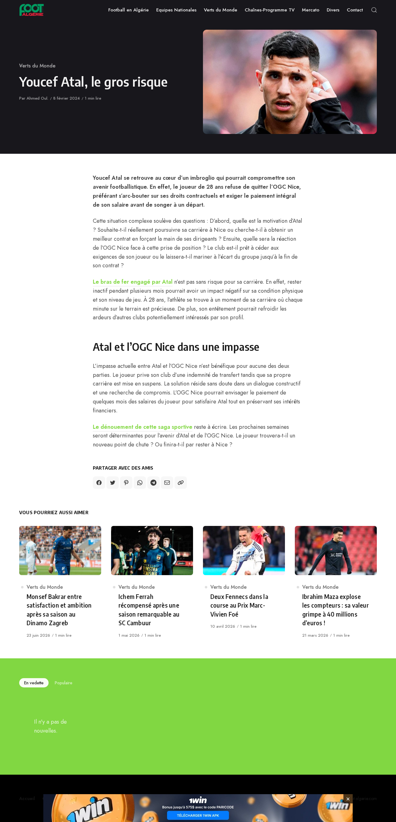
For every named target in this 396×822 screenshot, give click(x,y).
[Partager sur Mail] (167, 482)
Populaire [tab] (63, 683)
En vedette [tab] (34, 683)
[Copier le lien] (180, 482)
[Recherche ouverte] (374, 10)
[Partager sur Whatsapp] (140, 482)
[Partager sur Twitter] (112, 482)
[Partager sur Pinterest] (126, 482)
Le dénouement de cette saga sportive (142, 427)
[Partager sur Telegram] (153, 482)
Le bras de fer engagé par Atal (133, 282)
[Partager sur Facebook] (99, 482)
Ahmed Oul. (37, 98)
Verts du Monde (37, 65)
